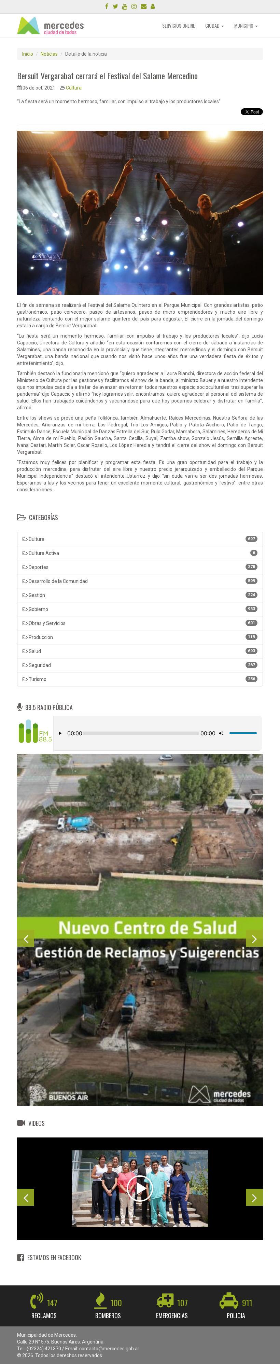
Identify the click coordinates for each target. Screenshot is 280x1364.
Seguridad (141, 665)
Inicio (27, 54)
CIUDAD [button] (213, 25)
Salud (141, 651)
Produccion (141, 637)
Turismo (141, 679)
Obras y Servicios (141, 623)
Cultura (74, 88)
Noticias (49, 54)
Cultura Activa (141, 553)
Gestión (141, 595)
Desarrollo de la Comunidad (141, 581)
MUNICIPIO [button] (244, 25)
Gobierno (141, 609)
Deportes (141, 567)
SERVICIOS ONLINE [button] (178, 25)
